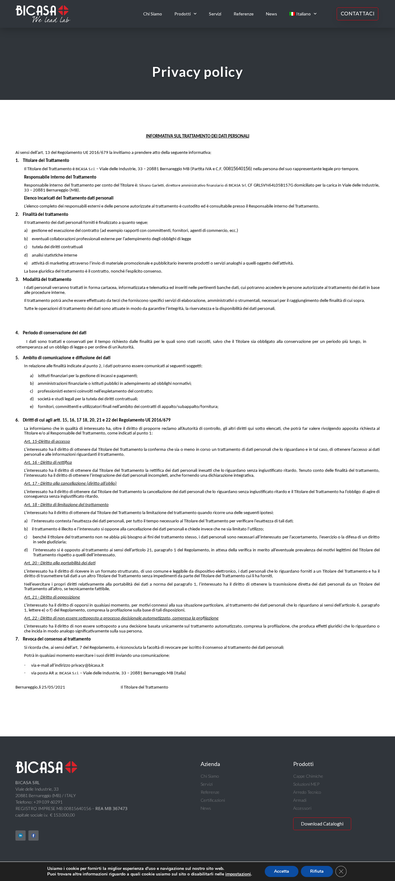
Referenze (244, 13)
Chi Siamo (152, 13)
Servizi (215, 13)
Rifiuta (317, 871)
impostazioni (238, 874)
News (271, 13)
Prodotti (182, 13)
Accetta (281, 871)
